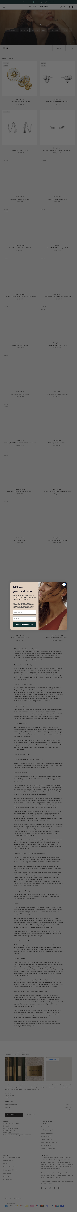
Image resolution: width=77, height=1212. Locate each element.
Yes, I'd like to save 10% (24, 624)
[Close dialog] (64, 584)
